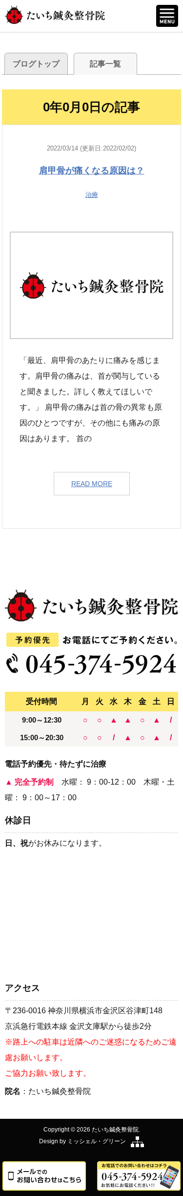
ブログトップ (36, 64)
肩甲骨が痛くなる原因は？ (91, 170)
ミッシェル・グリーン (96, 1141)
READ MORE (91, 484)
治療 (91, 194)
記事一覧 (105, 64)
